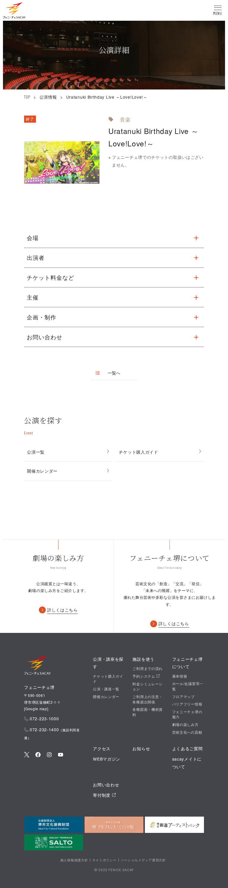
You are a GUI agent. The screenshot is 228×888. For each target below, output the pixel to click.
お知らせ (141, 748)
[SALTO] (53, 842)
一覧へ (114, 372)
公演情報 (48, 97)
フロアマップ (183, 696)
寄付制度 (102, 795)
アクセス (101, 748)
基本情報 (179, 676)
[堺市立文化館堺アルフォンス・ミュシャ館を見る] (114, 825)
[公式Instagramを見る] (49, 755)
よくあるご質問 (187, 748)
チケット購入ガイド (138, 452)
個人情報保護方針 (74, 859)
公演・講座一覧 (106, 688)
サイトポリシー (104, 859)
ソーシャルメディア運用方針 (143, 859)
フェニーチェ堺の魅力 (187, 714)
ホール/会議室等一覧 (187, 686)
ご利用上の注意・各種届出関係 (147, 699)
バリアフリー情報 (187, 703)
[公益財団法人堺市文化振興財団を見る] (53, 825)
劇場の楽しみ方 (185, 724)
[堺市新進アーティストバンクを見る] (174, 825)
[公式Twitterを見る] (26, 755)
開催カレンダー (42, 471)
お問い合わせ (106, 785)
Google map (36, 708)
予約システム (144, 676)
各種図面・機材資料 (147, 712)
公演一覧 (36, 452)
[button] (14, 11)
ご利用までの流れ (147, 668)
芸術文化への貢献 (187, 732)
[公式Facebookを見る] (38, 755)
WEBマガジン (106, 759)
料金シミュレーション (147, 686)
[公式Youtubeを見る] (60, 755)
